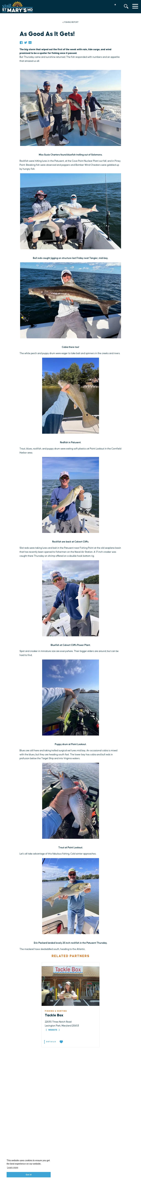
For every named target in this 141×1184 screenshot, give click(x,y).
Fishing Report (71, 22)
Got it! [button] (29, 1174)
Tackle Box (54, 1015)
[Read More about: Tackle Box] (70, 984)
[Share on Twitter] (25, 42)
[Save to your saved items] (62, 1042)
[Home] (17, 6)
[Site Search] (126, 6)
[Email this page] (30, 42)
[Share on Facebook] (21, 42)
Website (53, 1030)
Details (50, 1042)
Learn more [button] (12, 1167)
